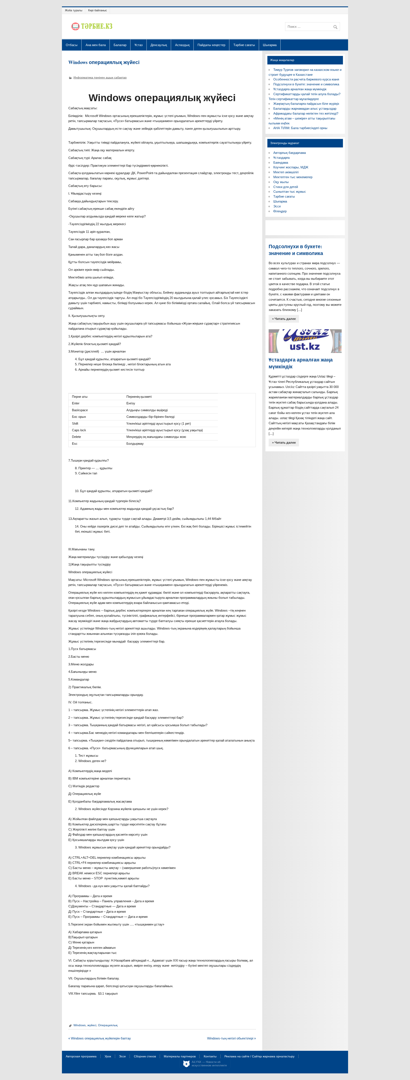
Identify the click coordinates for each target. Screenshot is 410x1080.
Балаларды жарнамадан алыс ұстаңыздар (304, 108)
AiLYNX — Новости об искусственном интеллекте (209, 1063)
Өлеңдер (280, 211)
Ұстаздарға (281, 157)
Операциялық (107, 1025)
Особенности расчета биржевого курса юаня (306, 79)
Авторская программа (81, 1056)
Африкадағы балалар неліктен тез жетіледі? (305, 113)
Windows (79, 1025)
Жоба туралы (73, 10)
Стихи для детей (285, 187)
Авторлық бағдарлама (289, 152)
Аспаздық (182, 45)
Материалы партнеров (180, 1056)
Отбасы (72, 45)
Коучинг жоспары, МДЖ (290, 167)
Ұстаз (139, 45)
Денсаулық (159, 45)
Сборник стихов (145, 1056)
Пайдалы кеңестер (211, 45)
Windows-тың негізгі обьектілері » (231, 1038)
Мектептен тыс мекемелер (292, 177)
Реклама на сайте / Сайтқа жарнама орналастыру (259, 1056)
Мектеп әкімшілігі (286, 172)
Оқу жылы (281, 182)
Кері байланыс (97, 10)
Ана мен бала (96, 45)
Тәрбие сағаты (244, 45)
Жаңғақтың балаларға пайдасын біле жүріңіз (306, 103)
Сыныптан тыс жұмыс (289, 191)
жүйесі (91, 1025)
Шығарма (270, 45)
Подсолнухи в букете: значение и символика (306, 84)
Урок (108, 1056)
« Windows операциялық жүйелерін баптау (99, 1038)
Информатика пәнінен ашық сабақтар (100, 77)
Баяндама (280, 162)
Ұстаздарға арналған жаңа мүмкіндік (300, 89)
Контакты (210, 1056)
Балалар (120, 45)
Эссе (277, 206)
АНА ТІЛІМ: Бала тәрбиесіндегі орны (300, 128)
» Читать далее (284, 319)
